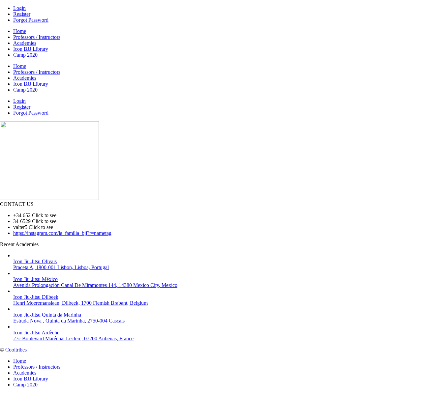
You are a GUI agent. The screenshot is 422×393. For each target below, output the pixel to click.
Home (19, 31)
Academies (24, 43)
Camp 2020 (25, 55)
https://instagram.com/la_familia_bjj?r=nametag (62, 233)
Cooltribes (16, 349)
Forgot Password (30, 20)
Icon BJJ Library (30, 49)
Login (19, 8)
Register (21, 14)
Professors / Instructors (36, 37)
